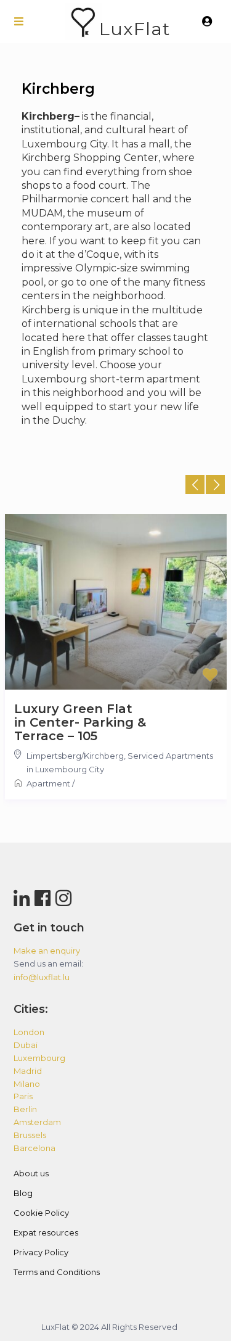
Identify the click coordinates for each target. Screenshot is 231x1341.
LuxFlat (134, 28)
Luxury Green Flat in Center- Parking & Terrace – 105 (80, 722)
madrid (28, 1071)
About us (31, 1173)
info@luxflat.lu (42, 977)
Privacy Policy (41, 1252)
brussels (30, 1135)
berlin (25, 1109)
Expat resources (46, 1232)
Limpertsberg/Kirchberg (75, 756)
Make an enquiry (47, 950)
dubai (26, 1045)
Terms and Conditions (57, 1272)
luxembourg (39, 1058)
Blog (23, 1193)
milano (27, 1084)
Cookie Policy (41, 1213)
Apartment (48, 783)
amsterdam (37, 1122)
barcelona (34, 1148)
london (29, 1032)
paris (23, 1096)
